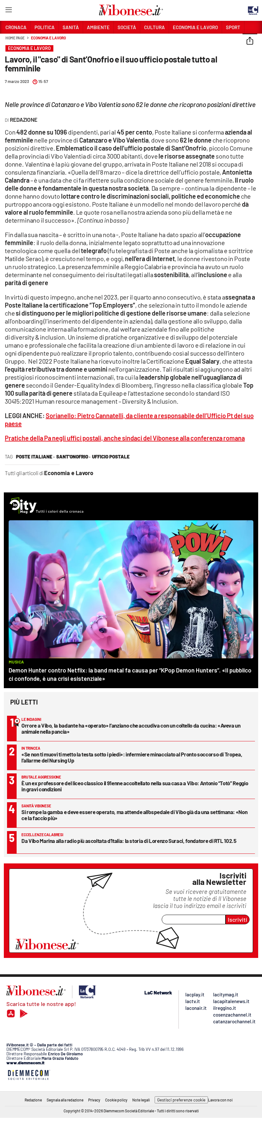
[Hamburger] (8, 11)
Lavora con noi (220, 1100)
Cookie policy (116, 1100)
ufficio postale (111, 456)
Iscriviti (237, 919)
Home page (15, 38)
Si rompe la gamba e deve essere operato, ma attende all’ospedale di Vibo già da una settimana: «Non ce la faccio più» (134, 815)
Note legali (141, 1100)
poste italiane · (35, 456)
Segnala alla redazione (65, 1100)
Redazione (33, 1100)
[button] (250, 41)
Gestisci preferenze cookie (181, 1099)
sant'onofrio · (73, 456)
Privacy (94, 1100)
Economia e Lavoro (48, 38)
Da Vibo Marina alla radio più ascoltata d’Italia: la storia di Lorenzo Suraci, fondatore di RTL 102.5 (128, 840)
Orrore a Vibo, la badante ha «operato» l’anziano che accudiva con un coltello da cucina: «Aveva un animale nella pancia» (131, 728)
